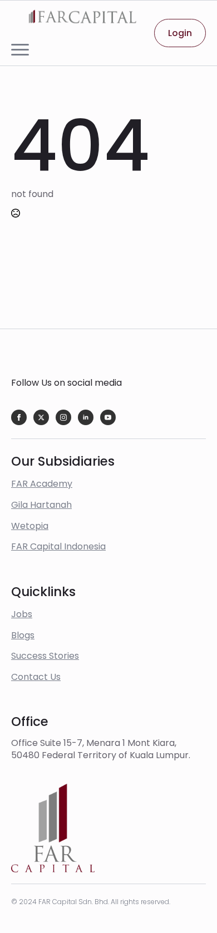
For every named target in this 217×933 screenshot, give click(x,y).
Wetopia (29, 526)
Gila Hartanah (41, 504)
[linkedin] (85, 417)
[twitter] (41, 417)
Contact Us (36, 676)
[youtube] (108, 417)
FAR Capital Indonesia (58, 546)
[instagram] (63, 417)
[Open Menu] (20, 50)
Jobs (21, 614)
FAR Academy (41, 483)
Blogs (22, 635)
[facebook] (19, 417)
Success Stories (45, 655)
